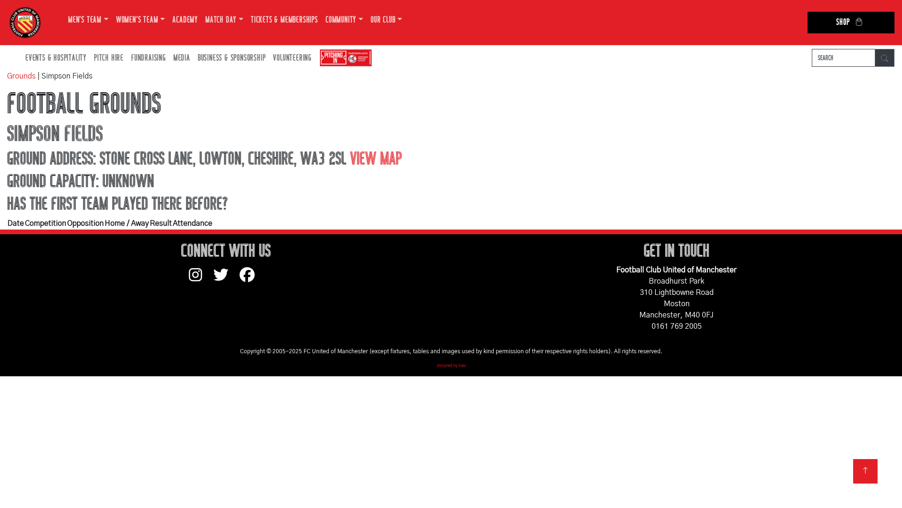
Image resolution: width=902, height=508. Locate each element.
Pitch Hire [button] (109, 58)
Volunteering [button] (292, 58)
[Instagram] (201, 279)
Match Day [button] (220, 20)
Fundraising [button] (148, 58)
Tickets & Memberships (284, 20)
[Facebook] (251, 279)
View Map (376, 159)
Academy (185, 20)
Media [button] (181, 58)
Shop (842, 22)
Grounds (21, 76)
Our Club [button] (383, 20)
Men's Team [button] (84, 20)
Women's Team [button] (137, 20)
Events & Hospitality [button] (55, 58)
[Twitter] (226, 279)
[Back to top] (865, 471)
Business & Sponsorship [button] (232, 58)
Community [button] (341, 20)
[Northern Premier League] (343, 58)
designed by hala (451, 366)
